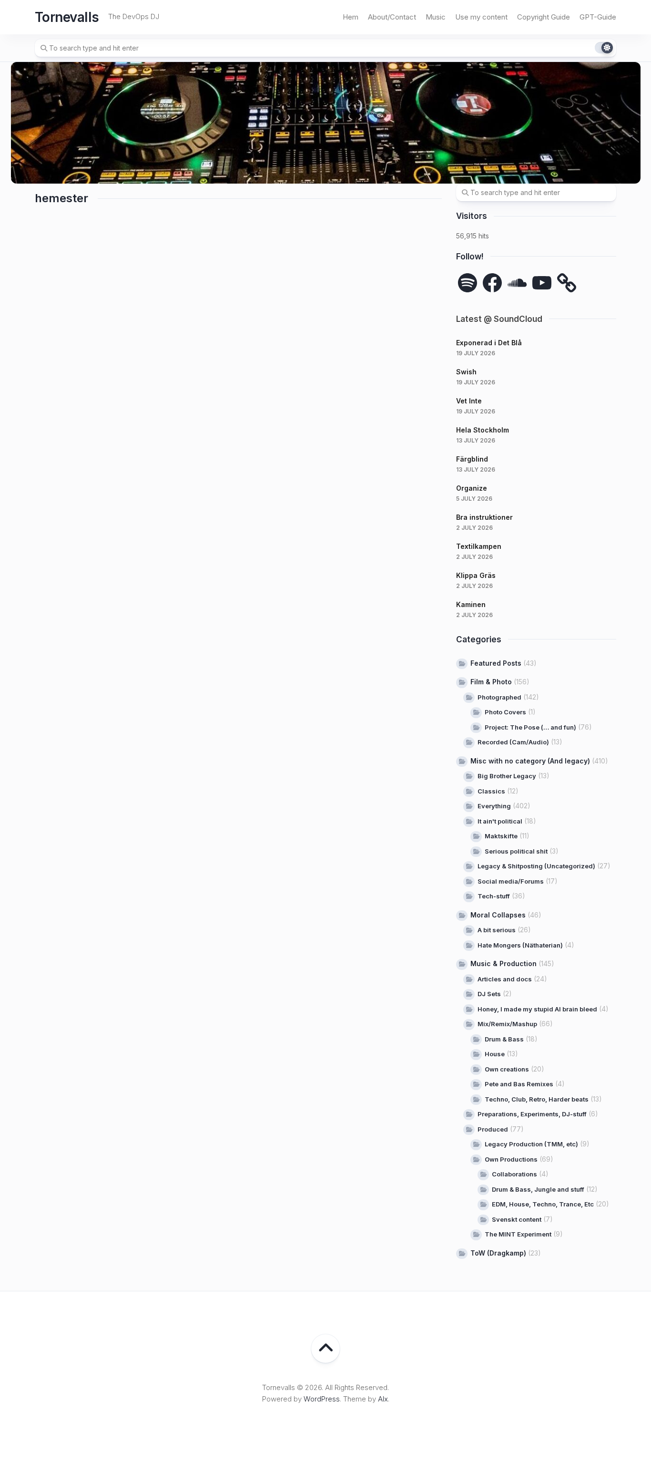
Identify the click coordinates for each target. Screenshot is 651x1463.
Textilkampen (478, 546)
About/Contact (392, 16)
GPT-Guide (598, 16)
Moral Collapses (498, 915)
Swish (466, 372)
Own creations (507, 1069)
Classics (491, 791)
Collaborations (514, 1174)
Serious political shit (516, 851)
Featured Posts (495, 663)
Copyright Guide (543, 16)
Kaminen (471, 604)
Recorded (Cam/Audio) (513, 742)
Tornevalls (67, 17)
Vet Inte (469, 401)
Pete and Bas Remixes (519, 1084)
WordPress (322, 1398)
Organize (471, 488)
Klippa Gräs (476, 575)
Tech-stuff (494, 896)
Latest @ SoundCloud (499, 319)
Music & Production (503, 963)
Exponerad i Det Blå (489, 343)
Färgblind (472, 459)
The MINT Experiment (518, 1234)
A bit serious (497, 930)
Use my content (481, 16)
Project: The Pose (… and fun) (530, 727)
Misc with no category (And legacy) (530, 761)
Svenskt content (516, 1219)
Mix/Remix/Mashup (507, 1024)
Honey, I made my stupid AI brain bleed (537, 1009)
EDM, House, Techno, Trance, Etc (543, 1204)
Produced (493, 1129)
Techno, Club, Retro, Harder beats (537, 1099)
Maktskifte (501, 836)
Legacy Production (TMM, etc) (531, 1144)
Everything (494, 806)
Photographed (499, 697)
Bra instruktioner (484, 517)
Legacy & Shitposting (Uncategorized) (536, 866)
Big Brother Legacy (507, 776)
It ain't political (500, 821)
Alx (383, 1398)
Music (436, 16)
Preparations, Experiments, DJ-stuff (532, 1114)
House (495, 1054)
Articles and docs (505, 979)
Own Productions (511, 1159)
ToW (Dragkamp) (498, 1253)
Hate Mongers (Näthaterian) (520, 945)
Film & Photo (491, 682)
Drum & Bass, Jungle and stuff (538, 1189)
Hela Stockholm (482, 430)
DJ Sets (489, 994)
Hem (350, 16)
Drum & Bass (504, 1039)
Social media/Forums (511, 881)
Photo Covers (505, 712)
